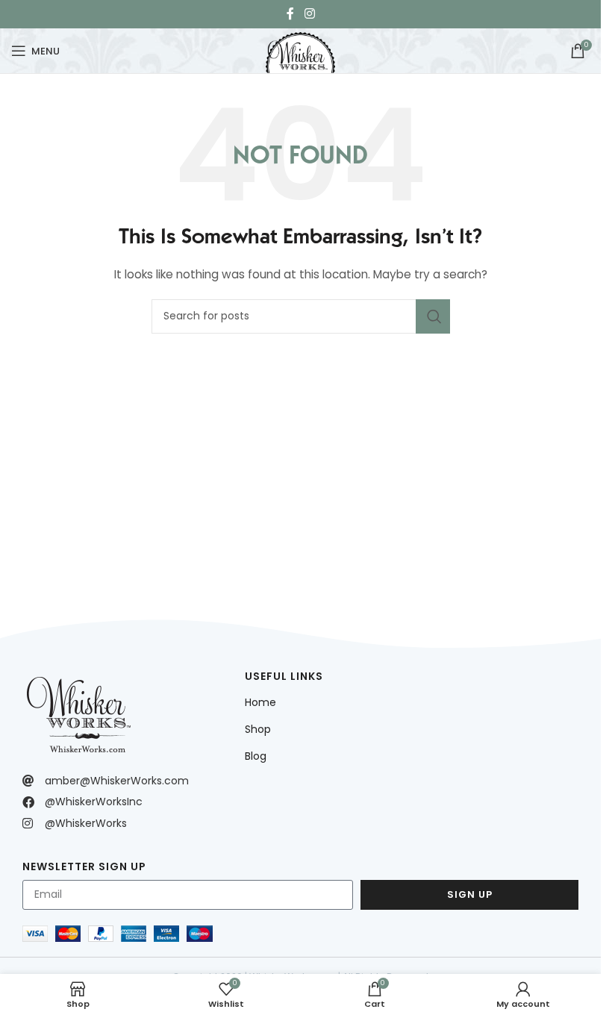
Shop (258, 729)
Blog (255, 756)
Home (260, 702)
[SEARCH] (433, 316)
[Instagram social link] (309, 13)
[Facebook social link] (290, 13)
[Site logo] (300, 49)
